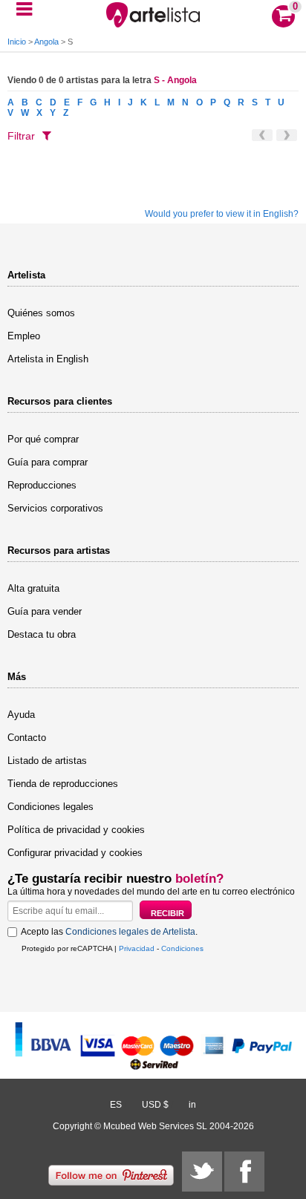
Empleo (23, 336)
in (192, 1105)
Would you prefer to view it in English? (222, 214)
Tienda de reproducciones (62, 783)
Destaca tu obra (41, 634)
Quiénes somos (41, 312)
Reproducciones (41, 485)
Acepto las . (109, 932)
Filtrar (21, 136)
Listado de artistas (47, 760)
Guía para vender (44, 611)
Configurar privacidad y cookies (75, 852)
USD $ (155, 1105)
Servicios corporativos (55, 508)
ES (116, 1105)
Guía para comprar (47, 462)
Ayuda (21, 714)
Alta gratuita (33, 588)
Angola (46, 41)
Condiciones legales (50, 806)
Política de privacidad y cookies (76, 829)
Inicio (16, 41)
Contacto (26, 737)
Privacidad (136, 948)
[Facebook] (244, 1171)
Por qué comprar (43, 439)
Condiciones (182, 948)
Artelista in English (47, 359)
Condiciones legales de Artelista (130, 932)
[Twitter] (202, 1171)
